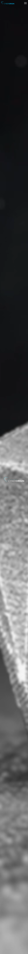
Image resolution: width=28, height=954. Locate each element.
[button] (25, 3)
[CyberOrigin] (8, 3)
